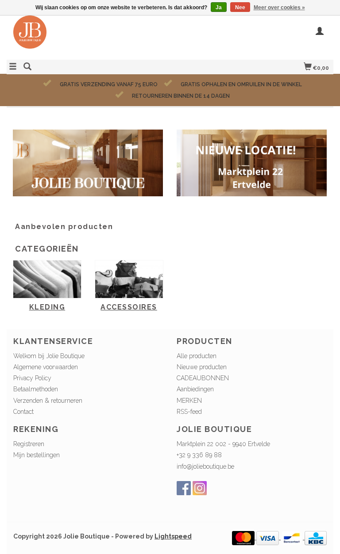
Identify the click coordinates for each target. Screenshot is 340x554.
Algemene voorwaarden (45, 367)
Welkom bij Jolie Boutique (49, 355)
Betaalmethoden (35, 389)
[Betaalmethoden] (244, 537)
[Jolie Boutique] (88, 36)
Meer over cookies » (279, 7)
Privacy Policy (32, 378)
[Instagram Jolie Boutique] (200, 488)
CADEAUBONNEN (203, 378)
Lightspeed (173, 536)
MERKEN (189, 400)
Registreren (28, 443)
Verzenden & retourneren (47, 400)
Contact (23, 411)
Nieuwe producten (202, 367)
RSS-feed (189, 411)
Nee (240, 7)
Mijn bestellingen (36, 454)
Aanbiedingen (195, 389)
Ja (219, 7)
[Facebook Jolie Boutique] (184, 488)
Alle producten (196, 355)
